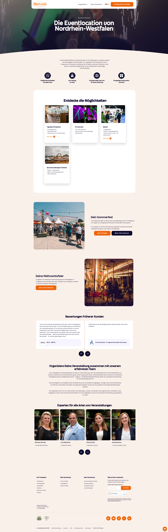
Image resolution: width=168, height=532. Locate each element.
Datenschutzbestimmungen (114, 500)
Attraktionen (40, 481)
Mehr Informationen (122, 233)
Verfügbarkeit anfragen (122, 4)
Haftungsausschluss (78, 528)
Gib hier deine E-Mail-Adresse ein (115, 484)
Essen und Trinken (41, 490)
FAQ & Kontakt (64, 481)
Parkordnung (88, 528)
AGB (71, 528)
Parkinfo (39, 492)
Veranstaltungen (88, 488)
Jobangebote (64, 483)
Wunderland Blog (88, 483)
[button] (82, 4)
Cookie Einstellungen (98, 528)
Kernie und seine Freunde (90, 481)
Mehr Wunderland (96, 4)
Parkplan (39, 488)
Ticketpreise (40, 486)
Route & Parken (64, 486)
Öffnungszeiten (41, 483)
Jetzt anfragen (102, 233)
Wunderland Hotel (88, 486)
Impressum (65, 528)
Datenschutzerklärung (56, 528)
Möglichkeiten (82, 4)
